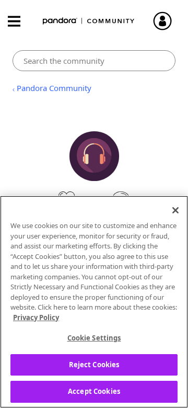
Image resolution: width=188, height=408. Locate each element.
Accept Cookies (94, 391)
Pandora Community (89, 21)
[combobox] (94, 60)
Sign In (167, 20)
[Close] (175, 210)
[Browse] (19, 21)
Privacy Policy (36, 317)
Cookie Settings (94, 338)
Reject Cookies (94, 364)
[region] (94, 302)
